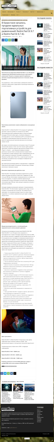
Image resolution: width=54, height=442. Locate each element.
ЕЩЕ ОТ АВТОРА (20, 381)
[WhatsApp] (9, 40)
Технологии (25, 11)
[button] (51, 13)
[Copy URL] (16, 40)
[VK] (12, 40)
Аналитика (4, 390)
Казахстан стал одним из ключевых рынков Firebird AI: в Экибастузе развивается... (48, 43)
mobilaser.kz (6, 420)
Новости (4, 11)
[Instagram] (49, 1)
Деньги (38, 415)
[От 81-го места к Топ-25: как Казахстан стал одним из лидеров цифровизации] (40, 58)
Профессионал (40, 11)
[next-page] (34, 381)
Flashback (13, 15)
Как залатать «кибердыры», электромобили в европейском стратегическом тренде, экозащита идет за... (48, 27)
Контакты (39, 421)
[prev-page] (32, 381)
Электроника (11, 11)
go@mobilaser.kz (13, 427)
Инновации (27, 390)
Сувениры (39, 418)
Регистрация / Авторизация (21, 0)
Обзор (15, 366)
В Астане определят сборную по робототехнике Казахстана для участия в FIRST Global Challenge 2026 (18, 395)
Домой (3, 17)
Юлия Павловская (7, 36)
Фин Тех (32, 11)
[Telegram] (52, 1)
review (6, 366)
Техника (18, 11)
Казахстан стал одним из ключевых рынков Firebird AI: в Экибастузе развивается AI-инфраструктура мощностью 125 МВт (29, 396)
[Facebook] (47, 1)
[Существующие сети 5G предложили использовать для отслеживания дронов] (40, 50)
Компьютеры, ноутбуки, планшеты (17, 17)
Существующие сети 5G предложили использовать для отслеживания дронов (48, 51)
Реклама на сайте (46, 433)
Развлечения (5, 15)
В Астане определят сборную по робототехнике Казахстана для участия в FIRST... (48, 35)
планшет (25, 20)
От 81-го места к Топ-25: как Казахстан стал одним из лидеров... (48, 58)
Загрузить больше (44, 63)
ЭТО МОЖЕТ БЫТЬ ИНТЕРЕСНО (9, 381)
